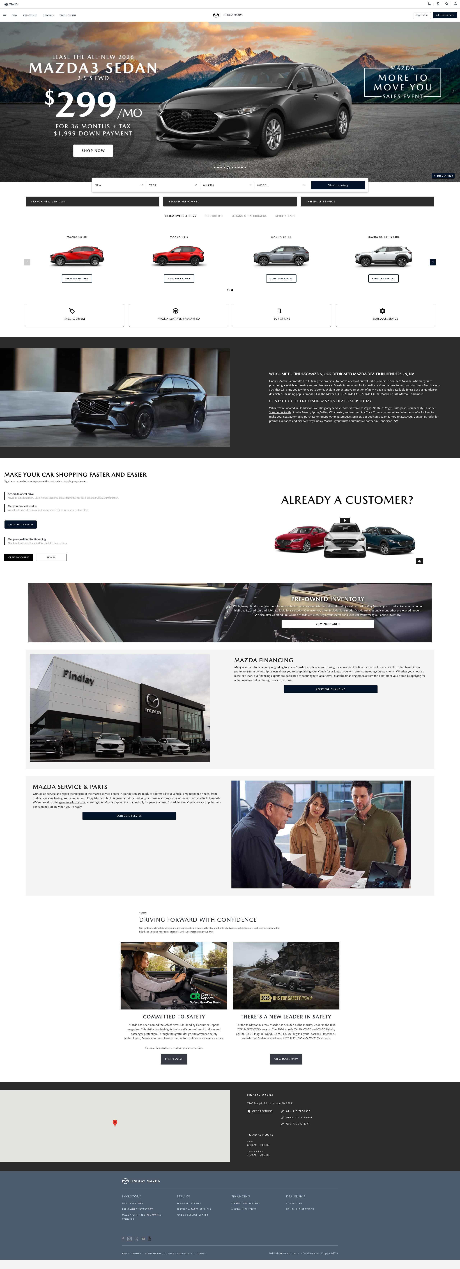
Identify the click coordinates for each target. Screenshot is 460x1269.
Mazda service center (106, 793)
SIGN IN (51, 557)
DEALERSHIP (296, 1196)
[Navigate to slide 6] (231, 167)
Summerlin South (280, 412)
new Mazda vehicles (381, 389)
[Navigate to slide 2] (218, 167)
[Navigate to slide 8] (239, 167)
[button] (115, 1123)
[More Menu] (4, 15)
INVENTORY (131, 1196)
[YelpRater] (149, 1239)
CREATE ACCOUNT (18, 557)
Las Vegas (365, 408)
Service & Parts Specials (194, 1209)
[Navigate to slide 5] (227, 167)
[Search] (448, 4)
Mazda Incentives (244, 1209)
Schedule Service (445, 15)
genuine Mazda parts (72, 802)
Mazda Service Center (192, 1215)
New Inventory (132, 1203)
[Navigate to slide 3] (221, 167)
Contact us (420, 416)
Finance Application (245, 1203)
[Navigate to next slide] (457, 91)
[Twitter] (137, 1239)
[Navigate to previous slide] (2, 91)
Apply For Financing (331, 689)
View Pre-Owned (328, 624)
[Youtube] (143, 1239)
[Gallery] (230, 91)
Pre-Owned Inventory (137, 1209)
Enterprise (400, 408)
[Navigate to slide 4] (224, 167)
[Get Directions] (439, 4)
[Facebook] (123, 1239)
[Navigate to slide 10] (245, 167)
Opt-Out (202, 1253)
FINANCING (240, 1196)
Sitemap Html (185, 1253)
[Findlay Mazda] (217, 15)
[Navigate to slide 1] (214, 167)
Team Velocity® (289, 1253)
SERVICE (183, 1196)
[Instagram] (129, 1239)
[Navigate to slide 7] (235, 167)
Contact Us (294, 1203)
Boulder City (415, 408)
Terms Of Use (152, 1253)
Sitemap (169, 1253)
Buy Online (422, 15)
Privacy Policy (131, 1253)
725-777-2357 (301, 1111)
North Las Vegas (382, 408)
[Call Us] (430, 4)
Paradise (430, 408)
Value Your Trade (20, 524)
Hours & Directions (300, 1209)
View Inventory (286, 1059)
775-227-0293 (303, 1117)
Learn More (174, 1059)
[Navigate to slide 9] (242, 167)
